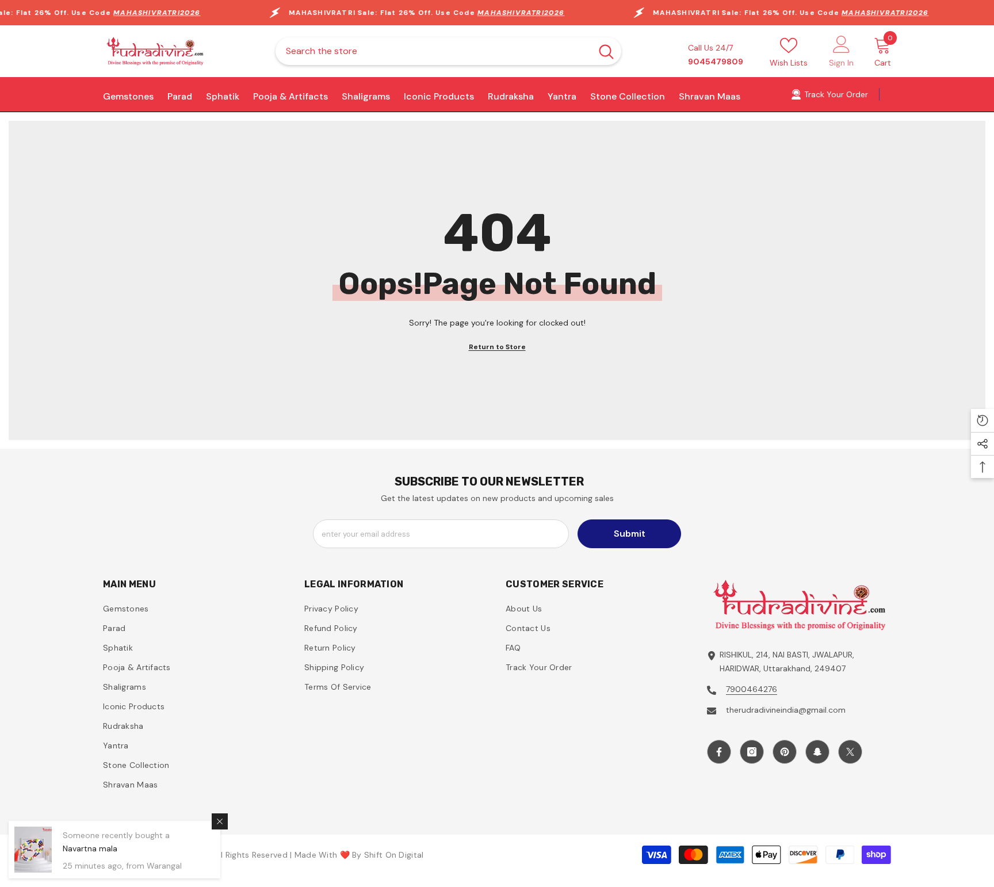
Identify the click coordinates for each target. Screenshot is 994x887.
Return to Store (497, 346)
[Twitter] (850, 752)
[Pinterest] (785, 752)
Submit (629, 533)
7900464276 (751, 689)
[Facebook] (719, 752)
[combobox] (433, 51)
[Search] (448, 51)
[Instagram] (752, 752)
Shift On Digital (393, 855)
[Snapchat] (817, 752)
